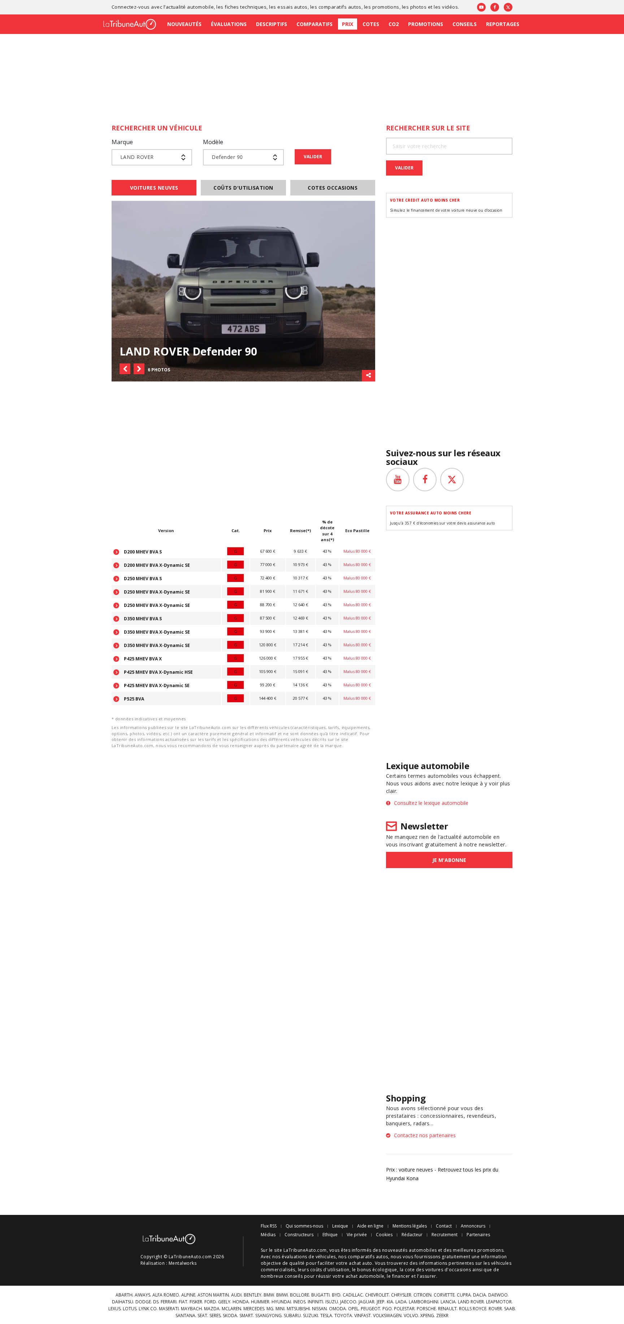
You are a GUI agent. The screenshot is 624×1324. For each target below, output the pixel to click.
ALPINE (188, 1295)
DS (156, 1302)
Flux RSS (269, 1226)
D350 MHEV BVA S (142, 619)
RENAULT (447, 1309)
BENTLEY (252, 1295)
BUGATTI (320, 1295)
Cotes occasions (333, 187)
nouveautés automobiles (409, 1250)
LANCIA (448, 1302)
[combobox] (152, 157)
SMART (246, 1316)
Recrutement (445, 1235)
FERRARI (169, 1302)
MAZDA (212, 1309)
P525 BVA (133, 699)
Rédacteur (412, 1235)
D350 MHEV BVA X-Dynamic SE (156, 632)
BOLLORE (299, 1295)
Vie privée (357, 1235)
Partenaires (478, 1235)
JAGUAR (366, 1302)
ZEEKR (442, 1316)
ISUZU (331, 1302)
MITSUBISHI (298, 1309)
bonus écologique (377, 1270)
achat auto (360, 1263)
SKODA (230, 1316)
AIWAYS (142, 1295)
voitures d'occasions (448, 1270)
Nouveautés (184, 24)
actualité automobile (190, 7)
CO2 (394, 24)
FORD (210, 1302)
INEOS (299, 1302)
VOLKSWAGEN (387, 1316)
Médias (268, 1235)
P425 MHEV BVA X (142, 659)
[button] (125, 368)
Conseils (464, 24)
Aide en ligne (370, 1226)
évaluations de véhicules (309, 1257)
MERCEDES (253, 1309)
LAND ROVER (471, 1302)
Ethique (330, 1235)
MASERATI (169, 1309)
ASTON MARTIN (213, 1295)
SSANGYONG (268, 1316)
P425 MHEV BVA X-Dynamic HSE (158, 672)
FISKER (196, 1302)
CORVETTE (444, 1295)
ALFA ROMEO (165, 1295)
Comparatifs (314, 24)
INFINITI (315, 1302)
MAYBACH (191, 1309)
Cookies (384, 1235)
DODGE (143, 1302)
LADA (401, 1302)
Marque (122, 142)
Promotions (425, 24)
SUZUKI (310, 1316)
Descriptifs (271, 24)
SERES (215, 1316)
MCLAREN (231, 1309)
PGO (387, 1309)
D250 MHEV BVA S (142, 578)
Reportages (502, 24)
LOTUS (129, 1309)
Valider (313, 157)
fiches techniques (245, 7)
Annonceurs (473, 1226)
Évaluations (229, 24)
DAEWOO (498, 1295)
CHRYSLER (401, 1295)
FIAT (183, 1302)
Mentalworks (182, 1263)
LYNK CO (148, 1309)
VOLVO (411, 1316)
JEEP (381, 1302)
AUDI (236, 1295)
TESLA (326, 1316)
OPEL (353, 1309)
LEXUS (114, 1309)
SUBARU (292, 1316)
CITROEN (422, 1295)
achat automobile (365, 1276)
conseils (294, 1276)
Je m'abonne (449, 860)
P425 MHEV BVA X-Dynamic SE (156, 685)
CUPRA (464, 1295)
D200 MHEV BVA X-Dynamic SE (156, 565)
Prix (347, 24)
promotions (385, 7)
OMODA (337, 1309)
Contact (444, 1226)
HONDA (241, 1302)
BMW (269, 1295)
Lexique (340, 1226)
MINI (280, 1309)
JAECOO (348, 1302)
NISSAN (319, 1309)
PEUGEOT (370, 1309)
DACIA (479, 1295)
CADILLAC (353, 1295)
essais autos (292, 7)
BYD (336, 1295)
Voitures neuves (154, 187)
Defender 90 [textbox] (227, 157)
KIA (390, 1302)
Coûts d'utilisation (243, 187)
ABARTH (124, 1295)
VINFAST (362, 1316)
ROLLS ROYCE (472, 1309)
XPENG (427, 1316)
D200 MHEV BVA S (142, 552)
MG (269, 1309)
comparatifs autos (339, 7)
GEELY (224, 1302)
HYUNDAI (281, 1302)
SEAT (202, 1316)
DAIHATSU (122, 1302)
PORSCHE (426, 1309)
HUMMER (260, 1302)
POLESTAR (404, 1309)
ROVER (495, 1309)
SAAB (509, 1309)
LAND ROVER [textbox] (137, 157)
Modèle (213, 142)
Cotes (371, 24)
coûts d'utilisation (330, 1270)
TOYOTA (343, 1316)
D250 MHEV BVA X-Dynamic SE (156, 592)
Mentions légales (410, 1226)
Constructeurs (299, 1235)
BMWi (282, 1295)
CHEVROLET (377, 1295)
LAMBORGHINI (423, 1302)
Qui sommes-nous (304, 1226)
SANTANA (185, 1316)
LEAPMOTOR (499, 1302)
